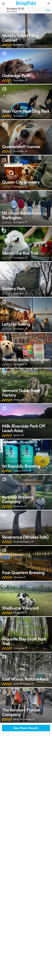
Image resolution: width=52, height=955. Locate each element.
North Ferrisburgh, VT (24, 719)
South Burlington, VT (23, 541)
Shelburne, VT (20, 399)
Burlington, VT (20, 44)
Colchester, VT (20, 648)
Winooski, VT (19, 577)
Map (47, 10)
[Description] (4, 17)
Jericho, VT (18, 435)
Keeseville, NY (20, 506)
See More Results (26, 728)
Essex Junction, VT (22, 470)
